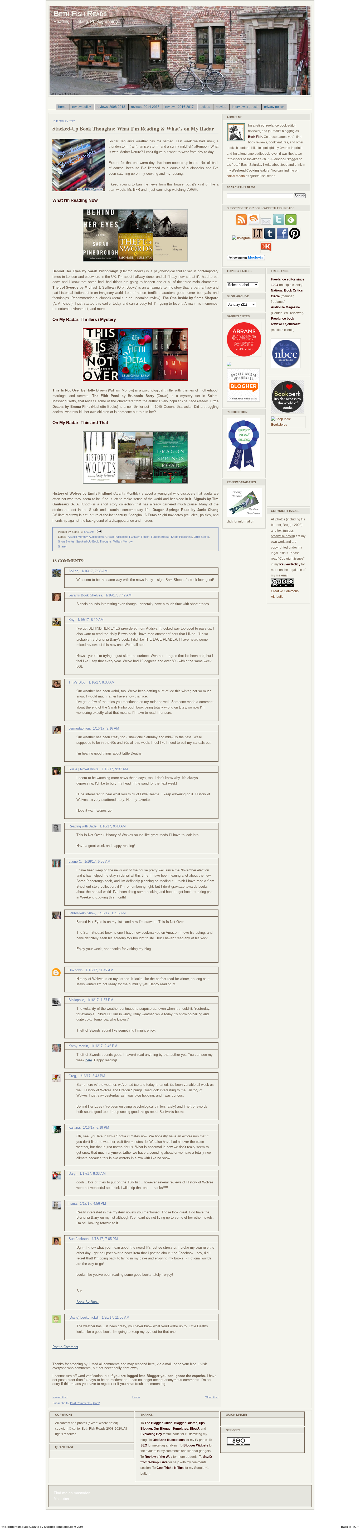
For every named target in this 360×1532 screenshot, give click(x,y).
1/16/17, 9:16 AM (106, 728)
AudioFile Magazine (285, 307)
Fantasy (134, 536)
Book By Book (87, 1302)
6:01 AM (89, 531)
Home (136, 1397)
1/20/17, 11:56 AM (115, 1317)
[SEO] (239, 1444)
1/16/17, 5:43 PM (92, 1076)
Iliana (73, 1203)
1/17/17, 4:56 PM (93, 1203)
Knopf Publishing (181, 536)
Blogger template (16, 1526)
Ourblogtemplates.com (60, 1526)
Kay (71, 620)
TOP (355, 1526)
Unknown (75, 970)
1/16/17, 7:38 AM (94, 571)
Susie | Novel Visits (84, 769)
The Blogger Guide (158, 1423)
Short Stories (66, 541)
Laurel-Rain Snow (82, 913)
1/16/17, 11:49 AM (99, 970)
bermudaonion (79, 728)
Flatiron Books (160, 536)
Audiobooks (96, 536)
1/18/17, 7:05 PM (105, 1239)
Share (62, 546)
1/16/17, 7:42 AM (118, 595)
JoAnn (73, 571)
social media (236, 176)
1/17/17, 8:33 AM (93, 1174)
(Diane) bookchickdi (84, 1317)
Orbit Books (201, 536)
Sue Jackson (79, 1239)
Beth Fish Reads (80, 13)
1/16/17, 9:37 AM (115, 769)
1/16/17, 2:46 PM (104, 1046)
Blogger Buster (185, 1423)
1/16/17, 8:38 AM (102, 682)
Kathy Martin (78, 1046)
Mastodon (61, 1499)
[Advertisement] (287, 469)
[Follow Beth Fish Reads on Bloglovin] (246, 259)
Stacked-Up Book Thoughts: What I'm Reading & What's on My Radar (133, 128)
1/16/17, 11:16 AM (112, 913)
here (88, 1060)
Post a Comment (65, 1347)
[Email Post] (98, 531)
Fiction (145, 536)
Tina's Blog (77, 682)
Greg (72, 1076)
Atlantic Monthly (77, 536)
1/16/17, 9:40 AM (113, 826)
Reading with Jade (82, 826)
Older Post (211, 1397)
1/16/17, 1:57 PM (100, 1000)
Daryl (72, 1174)
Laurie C (75, 861)
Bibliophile (76, 1000)
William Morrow (123, 541)
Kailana (74, 1127)
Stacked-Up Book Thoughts (94, 541)
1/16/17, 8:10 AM (90, 620)
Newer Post (59, 1397)
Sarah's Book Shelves (85, 595)
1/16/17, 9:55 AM (97, 861)
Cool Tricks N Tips (170, 1468)
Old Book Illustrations (169, 1440)
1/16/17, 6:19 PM (96, 1127)
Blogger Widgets (195, 1445)
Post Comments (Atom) (85, 1403)
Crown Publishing (116, 536)
